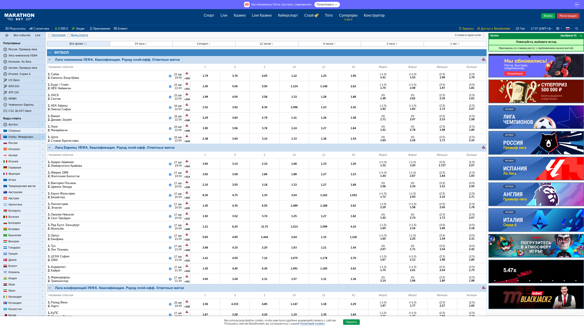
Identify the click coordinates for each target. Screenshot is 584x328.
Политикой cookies (312, 323)
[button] (559, 28)
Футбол (61, 52)
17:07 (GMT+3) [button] (541, 28)
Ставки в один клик (468, 35)
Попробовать (325, 4)
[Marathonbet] (19, 17)
